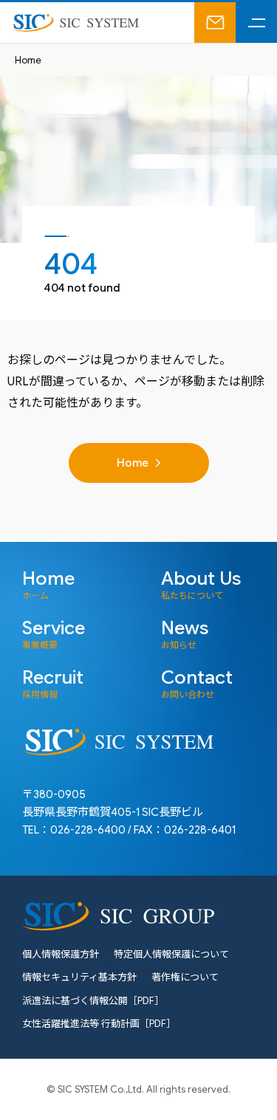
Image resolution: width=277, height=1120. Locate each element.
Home (28, 60)
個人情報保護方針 (60, 954)
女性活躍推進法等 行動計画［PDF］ (99, 1023)
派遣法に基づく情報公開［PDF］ (93, 1000)
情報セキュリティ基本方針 (79, 977)
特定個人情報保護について (171, 954)
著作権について (185, 977)
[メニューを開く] (256, 22)
